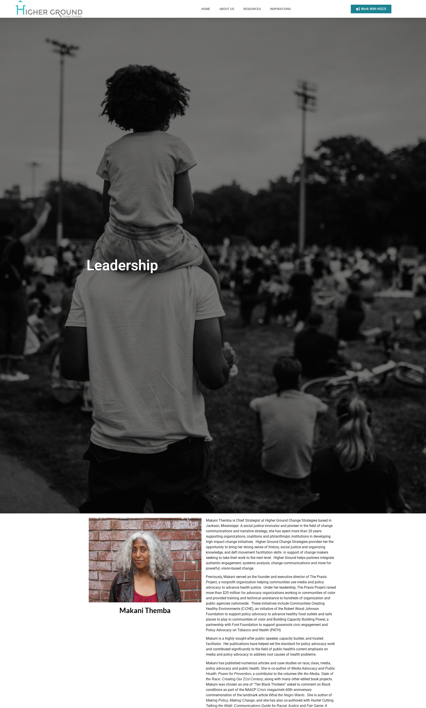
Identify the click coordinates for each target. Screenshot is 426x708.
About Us (226, 9)
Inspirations (280, 9)
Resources (252, 9)
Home (205, 9)
